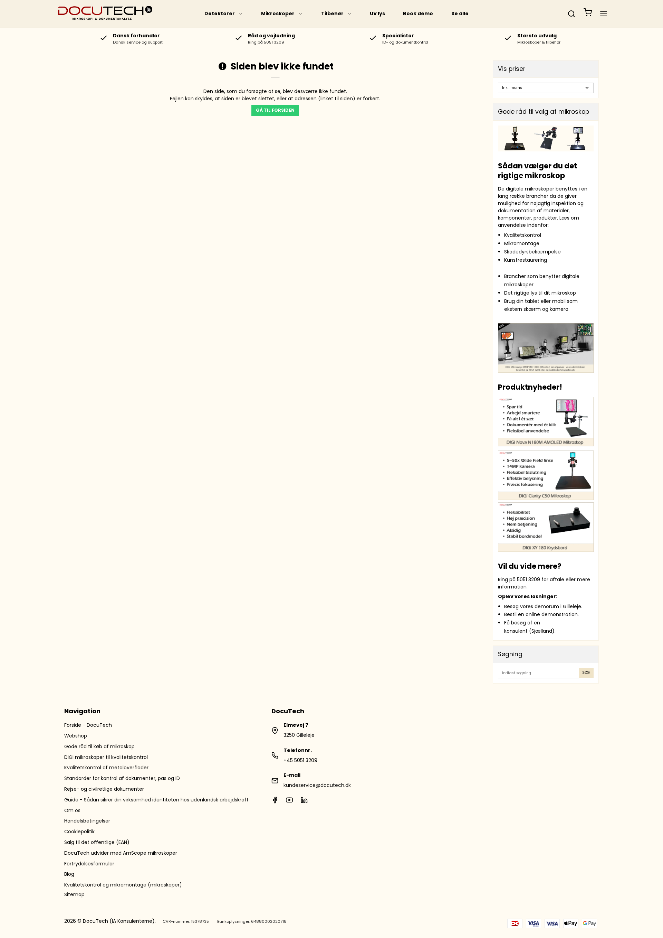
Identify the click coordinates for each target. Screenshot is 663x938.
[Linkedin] (304, 801)
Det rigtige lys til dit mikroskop (540, 292)
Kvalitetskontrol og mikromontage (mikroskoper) (123, 884)
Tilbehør (332, 13)
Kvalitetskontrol (522, 235)
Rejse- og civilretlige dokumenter (104, 789)
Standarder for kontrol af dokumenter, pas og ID (122, 778)
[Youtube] (289, 801)
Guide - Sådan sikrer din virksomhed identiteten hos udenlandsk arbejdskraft (156, 799)
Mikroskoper (278, 13)
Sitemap (74, 894)
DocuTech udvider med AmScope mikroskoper (120, 852)
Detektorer (219, 13)
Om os (72, 810)
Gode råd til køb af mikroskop (99, 746)
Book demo (418, 13)
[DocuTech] (105, 14)
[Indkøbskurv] (588, 13)
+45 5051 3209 (300, 760)
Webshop (75, 735)
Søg (586, 672)
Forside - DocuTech (88, 725)
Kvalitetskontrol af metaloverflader (106, 767)
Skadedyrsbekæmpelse (532, 251)
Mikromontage (521, 243)
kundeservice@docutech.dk (317, 785)
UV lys (377, 13)
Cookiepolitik (79, 831)
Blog (69, 874)
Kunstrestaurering (525, 260)
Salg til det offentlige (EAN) (96, 842)
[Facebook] (274, 801)
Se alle (460, 13)
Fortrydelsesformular (89, 863)
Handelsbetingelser (87, 820)
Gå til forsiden (275, 110)
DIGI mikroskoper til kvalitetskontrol (106, 757)
